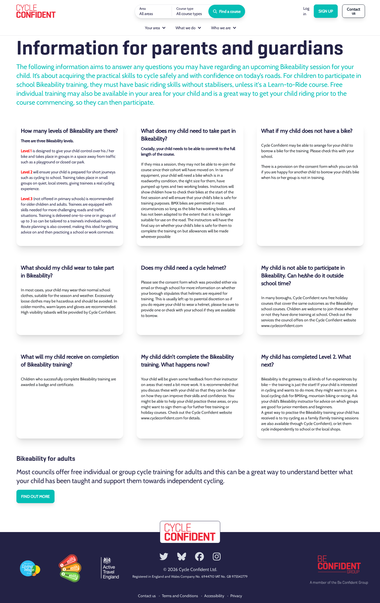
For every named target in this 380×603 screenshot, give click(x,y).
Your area (152, 27)
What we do (186, 27)
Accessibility (214, 595)
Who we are (221, 27)
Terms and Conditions (180, 595)
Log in (306, 11)
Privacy (236, 595)
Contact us (353, 11)
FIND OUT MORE (35, 496)
